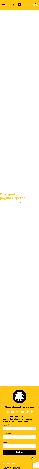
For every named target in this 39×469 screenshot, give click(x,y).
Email (5, 442)
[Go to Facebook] (12, 412)
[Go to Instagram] (7, 412)
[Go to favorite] (34, 5)
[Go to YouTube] (22, 412)
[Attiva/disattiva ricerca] (14, 5)
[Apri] (3, 5)
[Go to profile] (37, 5)
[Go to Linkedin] (17, 412)
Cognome (7, 433)
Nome (6, 425)
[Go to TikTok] (27, 412)
